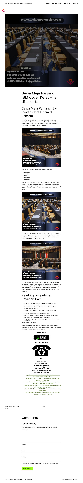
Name (24, 444)
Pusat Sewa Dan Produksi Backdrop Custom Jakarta (18, 3)
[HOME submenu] (49, 3)
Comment (25, 430)
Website (24, 457)
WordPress (75, 479)
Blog (18, 406)
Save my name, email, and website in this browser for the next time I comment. (41, 464)
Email (23, 451)
